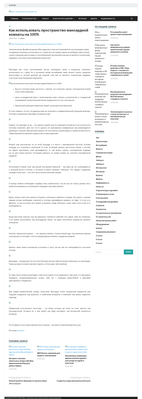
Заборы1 (100, 160)
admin (22, 38)
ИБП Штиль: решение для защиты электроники (48, 354)
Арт (10, 26)
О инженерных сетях (105, 194)
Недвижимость (108, 19)
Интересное (101, 168)
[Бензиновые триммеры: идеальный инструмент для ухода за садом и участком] (77, 352)
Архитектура (101, 141)
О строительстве (103, 217)
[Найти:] (114, 251)
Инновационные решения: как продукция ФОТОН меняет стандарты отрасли (121, 95)
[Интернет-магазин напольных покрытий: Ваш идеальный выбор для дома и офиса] (21, 355)
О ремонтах (101, 209)
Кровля (99, 175)
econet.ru (20, 330)
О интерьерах (102, 198)
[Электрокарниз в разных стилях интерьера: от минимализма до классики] (102, 124)
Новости (100, 187)
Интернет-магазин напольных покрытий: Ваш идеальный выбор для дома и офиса (21, 362)
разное (99, 228)
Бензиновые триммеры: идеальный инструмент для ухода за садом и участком (76, 359)
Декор (98, 156)
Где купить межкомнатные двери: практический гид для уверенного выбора (120, 48)
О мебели (100, 205)
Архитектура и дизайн (63, 19)
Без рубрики (101, 145)
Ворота (99, 149)
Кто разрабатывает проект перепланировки (121, 33)
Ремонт (45, 19)
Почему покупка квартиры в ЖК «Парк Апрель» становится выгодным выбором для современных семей (121, 70)
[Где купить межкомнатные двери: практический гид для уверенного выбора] (102, 61)
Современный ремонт (106, 232)
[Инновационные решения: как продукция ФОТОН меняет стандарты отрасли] (102, 107)
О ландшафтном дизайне (107, 202)
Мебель (94, 19)
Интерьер (82, 19)
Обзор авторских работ (106, 220)
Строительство (29, 19)
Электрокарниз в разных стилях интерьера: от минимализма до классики (121, 115)
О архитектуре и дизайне (107, 190)
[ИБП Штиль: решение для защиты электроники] (49, 349)
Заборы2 (100, 164)
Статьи (99, 236)
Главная (14, 19)
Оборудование (102, 224)
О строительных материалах (108, 213)
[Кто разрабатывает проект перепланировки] (102, 40)
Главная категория (104, 153)
